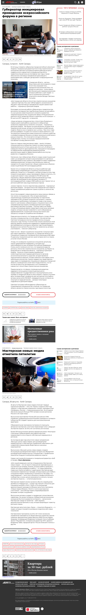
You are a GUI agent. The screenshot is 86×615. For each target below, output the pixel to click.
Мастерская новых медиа (9, 393)
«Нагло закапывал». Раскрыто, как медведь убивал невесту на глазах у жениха (73, 374)
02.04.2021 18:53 (6, 6)
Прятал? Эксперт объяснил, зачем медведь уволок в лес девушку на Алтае (73, 369)
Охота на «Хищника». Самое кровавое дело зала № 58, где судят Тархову (70, 19)
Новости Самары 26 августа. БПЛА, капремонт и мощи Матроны (70, 12)
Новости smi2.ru (8, 343)
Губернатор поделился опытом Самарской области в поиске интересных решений (18, 321)
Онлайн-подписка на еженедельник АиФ (62, 582)
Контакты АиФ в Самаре (67, 584)
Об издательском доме (21, 582)
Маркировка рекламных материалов (25, 586)
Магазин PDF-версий (43, 582)
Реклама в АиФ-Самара (21, 584)
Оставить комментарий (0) (43, 294)
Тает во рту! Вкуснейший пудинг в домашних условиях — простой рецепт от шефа (73, 72)
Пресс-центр (33, 582)
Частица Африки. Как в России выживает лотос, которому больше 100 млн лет (73, 380)
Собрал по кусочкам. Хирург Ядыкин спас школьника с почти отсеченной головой (73, 352)
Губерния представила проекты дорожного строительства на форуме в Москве (44, 321)
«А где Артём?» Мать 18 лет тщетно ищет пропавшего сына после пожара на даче (73, 78)
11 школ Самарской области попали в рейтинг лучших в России (70, 26)
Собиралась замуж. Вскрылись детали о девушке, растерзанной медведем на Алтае (72, 50)
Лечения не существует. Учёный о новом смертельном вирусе (73, 54)
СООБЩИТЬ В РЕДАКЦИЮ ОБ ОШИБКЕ (46, 586)
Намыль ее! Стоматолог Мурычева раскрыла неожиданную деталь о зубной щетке (73, 363)
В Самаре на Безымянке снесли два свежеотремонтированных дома (70, 32)
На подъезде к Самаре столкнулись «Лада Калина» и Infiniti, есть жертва (70, 39)
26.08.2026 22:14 (6, 348)
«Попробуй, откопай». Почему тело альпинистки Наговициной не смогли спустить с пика (73, 61)
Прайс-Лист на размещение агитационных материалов (44, 584)
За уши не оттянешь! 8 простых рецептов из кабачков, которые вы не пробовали (74, 358)
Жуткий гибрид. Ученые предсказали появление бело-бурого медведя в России (74, 67)
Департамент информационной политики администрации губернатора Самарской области (26, 55)
